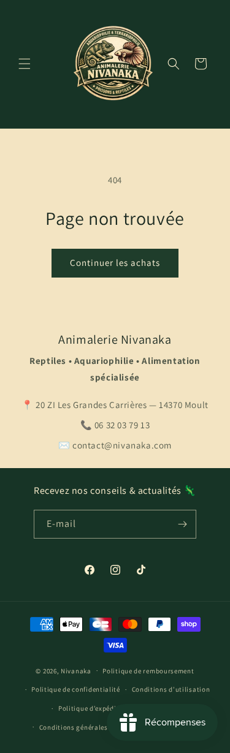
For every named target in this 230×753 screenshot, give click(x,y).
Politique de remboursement (148, 671)
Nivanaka (76, 670)
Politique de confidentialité (75, 689)
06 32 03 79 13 (122, 425)
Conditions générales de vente (87, 727)
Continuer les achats (115, 262)
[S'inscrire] (182, 524)
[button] (24, 63)
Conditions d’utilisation (171, 689)
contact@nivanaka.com (122, 445)
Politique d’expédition (93, 708)
